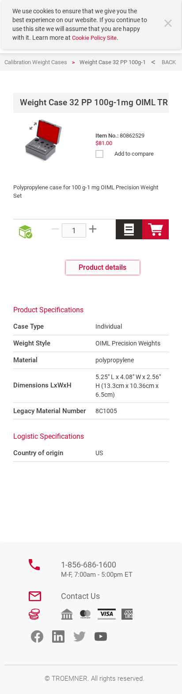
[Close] (169, 24)
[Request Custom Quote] (129, 229)
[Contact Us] (35, 596)
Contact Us (80, 596)
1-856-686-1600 (97, 569)
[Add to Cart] (155, 229)
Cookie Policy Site (94, 38)
